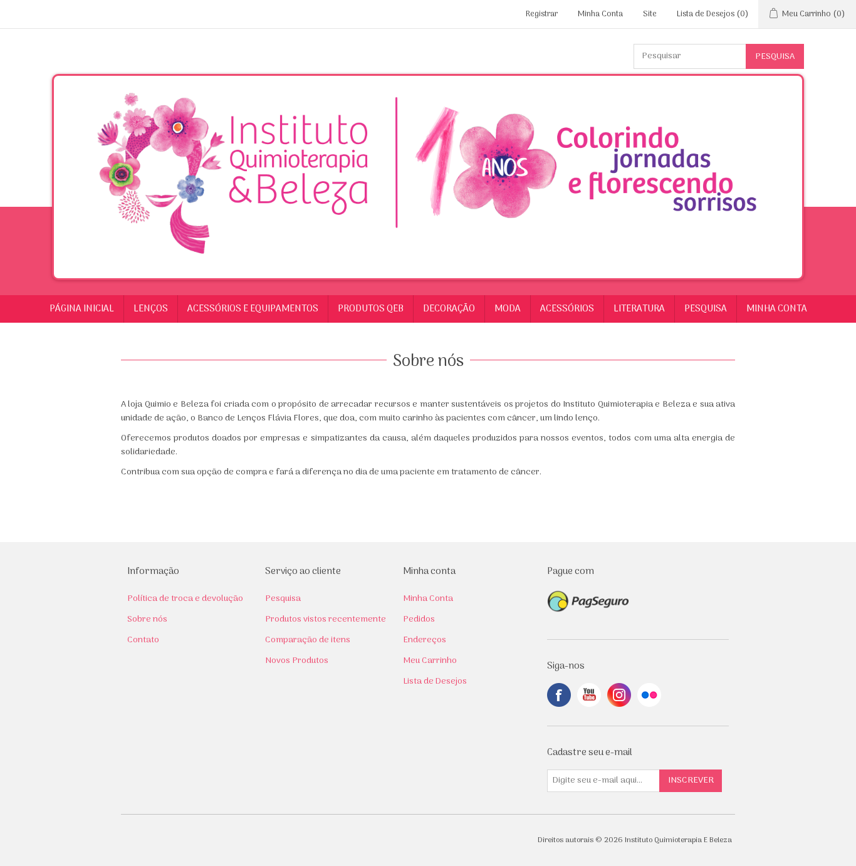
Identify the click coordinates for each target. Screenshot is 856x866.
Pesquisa (705, 308)
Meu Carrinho (430, 661)
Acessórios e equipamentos (252, 308)
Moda (507, 308)
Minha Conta (600, 14)
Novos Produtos (296, 661)
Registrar (542, 14)
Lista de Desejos (435, 681)
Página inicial (82, 308)
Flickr (649, 695)
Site (650, 14)
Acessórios (567, 308)
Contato (143, 640)
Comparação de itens (307, 640)
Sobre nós (147, 619)
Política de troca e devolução (185, 599)
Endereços (424, 640)
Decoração (449, 308)
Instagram (619, 695)
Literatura (639, 308)
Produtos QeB (371, 308)
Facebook (559, 695)
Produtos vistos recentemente (325, 619)
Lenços (150, 308)
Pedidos (419, 619)
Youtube (589, 695)
